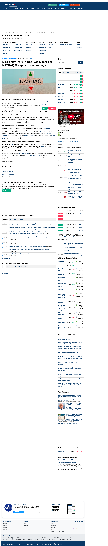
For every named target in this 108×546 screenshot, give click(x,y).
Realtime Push (18, 50)
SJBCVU (81, 230)
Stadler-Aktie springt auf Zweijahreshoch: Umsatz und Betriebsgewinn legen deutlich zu (70, 348)
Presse (5, 527)
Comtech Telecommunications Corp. (62, 285)
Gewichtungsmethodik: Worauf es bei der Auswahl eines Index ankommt (73, 249)
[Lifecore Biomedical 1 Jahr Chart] (79, 313)
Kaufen (44, 108)
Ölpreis (64, 539)
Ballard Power (44, 131)
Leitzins (69, 539)
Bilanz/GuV (42, 44)
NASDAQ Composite (9, 102)
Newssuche (62, 59)
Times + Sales (6, 47)
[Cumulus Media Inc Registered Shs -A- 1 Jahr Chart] (79, 296)
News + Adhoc (29, 44)
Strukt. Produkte (47, 8)
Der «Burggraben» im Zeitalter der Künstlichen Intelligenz (75, 161)
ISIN (13, 38)
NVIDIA (12, 144)
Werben (26, 525)
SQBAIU (81, 213)
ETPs (32, 8)
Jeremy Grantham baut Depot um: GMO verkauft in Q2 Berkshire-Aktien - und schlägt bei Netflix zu (70, 368)
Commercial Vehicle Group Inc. (62, 279)
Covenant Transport (47, 101)
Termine (51, 44)
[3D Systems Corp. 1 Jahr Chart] (79, 262)
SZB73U (81, 219)
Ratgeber (80, 8)
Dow (19, 1)
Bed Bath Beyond (24, 153)
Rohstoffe (56, 8)
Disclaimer (52, 527)
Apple (42, 146)
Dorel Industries (21, 130)
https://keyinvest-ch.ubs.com (69, 236)
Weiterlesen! (6, 190)
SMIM (18, 537)
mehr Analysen (6, 273)
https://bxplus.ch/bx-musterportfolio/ (67, 138)
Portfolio (79, 44)
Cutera (20, 131)
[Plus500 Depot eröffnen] (11, 6)
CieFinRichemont (63, 82)
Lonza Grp (61, 99)
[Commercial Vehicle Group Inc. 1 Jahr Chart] (79, 279)
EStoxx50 (44, 1)
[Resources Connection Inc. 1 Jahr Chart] (79, 327)
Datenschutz (53, 525)
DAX (27, 1)
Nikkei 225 (50, 537)
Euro (35, 1)
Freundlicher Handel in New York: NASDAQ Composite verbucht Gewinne (29, 249)
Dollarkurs (5, 539)
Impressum (53, 523)
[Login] (82, 5)
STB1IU (81, 227)
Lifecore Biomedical (29, 135)
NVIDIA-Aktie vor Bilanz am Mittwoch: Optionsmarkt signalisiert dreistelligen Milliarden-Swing (70, 385)
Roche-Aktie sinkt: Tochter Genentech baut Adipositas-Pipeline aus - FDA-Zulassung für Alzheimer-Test (70, 358)
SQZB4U (81, 216)
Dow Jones (36, 537)
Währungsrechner (56, 539)
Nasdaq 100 (43, 537)
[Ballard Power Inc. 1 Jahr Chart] (79, 269)
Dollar (70, 1)
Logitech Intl (61, 84)
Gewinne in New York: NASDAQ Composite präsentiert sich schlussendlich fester (31, 242)
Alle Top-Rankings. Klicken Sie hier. (67, 423)
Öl (78, 1)
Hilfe (25, 523)
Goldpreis (66, 537)
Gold (53, 1)
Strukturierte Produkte (66, 44)
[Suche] (46, 5)
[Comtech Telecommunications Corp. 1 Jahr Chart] (79, 284)
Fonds (22, 8)
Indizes (16, 8)
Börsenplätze (6, 50)
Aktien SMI (6, 537)
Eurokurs (12, 539)
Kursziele (28, 50)
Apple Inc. (61, 265)
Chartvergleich (18, 47)
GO (81, 62)
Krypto (38, 8)
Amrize (60, 79)
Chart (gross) (17, 44)
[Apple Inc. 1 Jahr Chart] (80, 266)
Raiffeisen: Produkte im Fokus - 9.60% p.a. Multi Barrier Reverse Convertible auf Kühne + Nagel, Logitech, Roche (75, 186)
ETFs (27, 8)
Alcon (59, 90)
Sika (59, 87)
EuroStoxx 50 (28, 537)
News (10, 8)
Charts (44, 106)
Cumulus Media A (46, 128)
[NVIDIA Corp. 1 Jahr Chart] (79, 322)
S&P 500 (56, 537)
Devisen (63, 8)
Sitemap (5, 529)
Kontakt (5, 523)
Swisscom (61, 93)
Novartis (60, 96)
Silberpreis (18, 539)
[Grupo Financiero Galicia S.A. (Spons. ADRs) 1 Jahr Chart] (79, 307)
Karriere (5, 525)
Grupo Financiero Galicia (49, 130)
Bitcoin (61, 1)
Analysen (28, 47)
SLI (14, 537)
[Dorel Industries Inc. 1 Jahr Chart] (79, 301)
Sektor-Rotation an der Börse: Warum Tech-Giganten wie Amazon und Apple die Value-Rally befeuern (70, 374)
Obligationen (72, 8)
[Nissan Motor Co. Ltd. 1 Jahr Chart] (79, 317)
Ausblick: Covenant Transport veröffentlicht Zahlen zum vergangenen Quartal (30, 254)
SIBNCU (81, 224)
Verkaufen (52, 108)
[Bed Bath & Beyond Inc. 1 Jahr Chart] (79, 273)
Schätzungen (42, 47)
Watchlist (79, 47)
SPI (11, 1)
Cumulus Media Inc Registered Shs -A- (62, 296)
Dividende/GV (42, 50)
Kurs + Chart (6, 44)
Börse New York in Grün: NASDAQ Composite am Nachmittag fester (27, 246)
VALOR (4, 38)
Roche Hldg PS (62, 102)
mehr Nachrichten (7, 258)
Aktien (5, 8)
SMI (3, 1)
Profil (50, 47)
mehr (59, 105)
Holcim (60, 76)
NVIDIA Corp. (61, 322)
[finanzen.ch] (10, 4)
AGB (51, 529)
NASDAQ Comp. (62, 451)
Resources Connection (33, 155)
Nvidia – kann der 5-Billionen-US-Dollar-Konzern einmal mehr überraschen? (75, 171)
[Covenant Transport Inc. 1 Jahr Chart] (79, 289)
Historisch (5, 53)
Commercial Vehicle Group (28, 137)
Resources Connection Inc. (61, 327)
